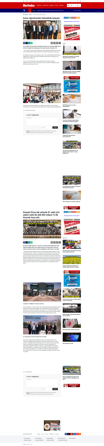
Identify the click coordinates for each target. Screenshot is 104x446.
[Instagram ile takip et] (77, 434)
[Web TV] (77, 1)
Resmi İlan (39, 5)
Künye (43, 434)
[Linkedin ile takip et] (74, 434)
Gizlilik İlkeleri (51, 434)
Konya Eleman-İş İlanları (62, 440)
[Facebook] (24, 43)
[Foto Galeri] (80, 1)
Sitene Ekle (57, 434)
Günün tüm (77, 10)
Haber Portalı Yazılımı (28, 444)
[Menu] (68, 5)
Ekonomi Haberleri (61, 438)
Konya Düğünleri (39, 438)
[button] (54, 43)
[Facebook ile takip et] (66, 434)
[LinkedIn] (29, 43)
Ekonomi (61, 5)
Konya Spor (45, 5)
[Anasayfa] (23, 1)
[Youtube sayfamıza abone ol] (71, 434)
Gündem (51, 5)
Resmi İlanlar (57, 1)
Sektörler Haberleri (50, 440)
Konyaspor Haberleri (39, 440)
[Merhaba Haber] (29, 5)
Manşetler (31, 1)
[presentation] (27, 10)
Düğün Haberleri (50, 438)
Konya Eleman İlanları (46, 1)
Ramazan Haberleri (27, 440)
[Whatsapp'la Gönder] (31, 43)
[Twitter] (27, 43)
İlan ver (52, 1)
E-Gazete (27, 1)
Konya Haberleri (27, 438)
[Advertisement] (42, 74)
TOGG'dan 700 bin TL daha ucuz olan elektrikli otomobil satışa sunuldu (50, 10)
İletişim (46, 434)
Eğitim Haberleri (73, 438)
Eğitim (30, 14)
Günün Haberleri (36, 1)
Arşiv (41, 1)
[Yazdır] (52, 43)
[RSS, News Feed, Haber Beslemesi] (79, 434)
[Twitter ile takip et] (68, 434)
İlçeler (56, 5)
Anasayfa (26, 14)
